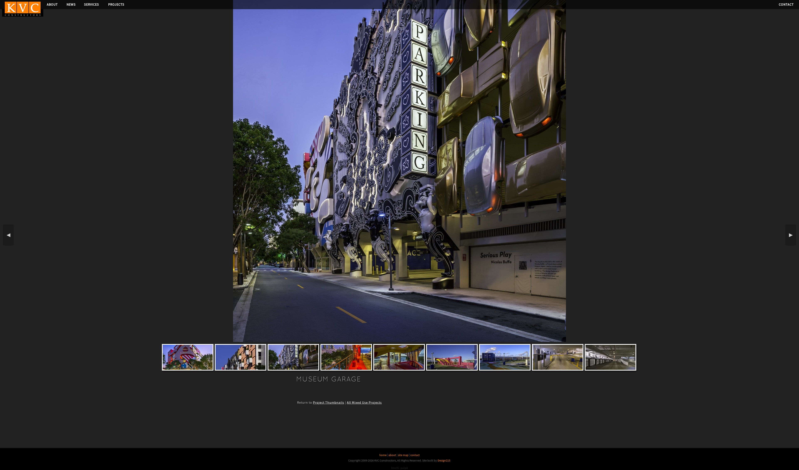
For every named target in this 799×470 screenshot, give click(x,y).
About (52, 4)
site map (403, 455)
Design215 (444, 460)
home (383, 455)
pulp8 (404, 468)
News (71, 4)
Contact (786, 4)
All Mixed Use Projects (364, 403)
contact (415, 455)
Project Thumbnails (328, 403)
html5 (395, 468)
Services (91, 4)
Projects (116, 4)
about (392, 455)
